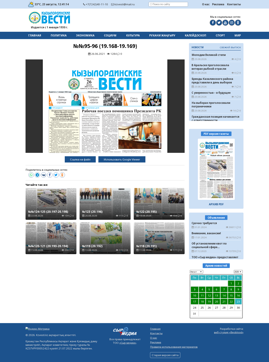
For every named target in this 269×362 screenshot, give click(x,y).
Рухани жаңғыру (162, 35)
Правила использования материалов (174, 347)
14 (224, 295)
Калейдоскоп (195, 35)
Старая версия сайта (165, 355)
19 (209, 301)
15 (231, 295)
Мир (237, 35)
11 (202, 295)
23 (238, 301)
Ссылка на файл (80, 159)
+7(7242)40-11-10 (96, 4)
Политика (59, 35)
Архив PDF (216, 204)
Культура (133, 35)
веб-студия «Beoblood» (228, 332)
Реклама (218, 4)
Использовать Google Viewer (122, 159)
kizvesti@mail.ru (124, 4)
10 (194, 295)
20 (216, 301)
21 (224, 301)
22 (231, 301)
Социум (110, 35)
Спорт (220, 35)
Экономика (85, 35)
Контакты (234, 4)
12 (209, 295)
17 (194, 301)
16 (238, 295)
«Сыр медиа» (127, 343)
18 (202, 301)
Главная (34, 35)
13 (216, 295)
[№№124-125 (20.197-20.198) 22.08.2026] (216, 169)
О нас (206, 4)
